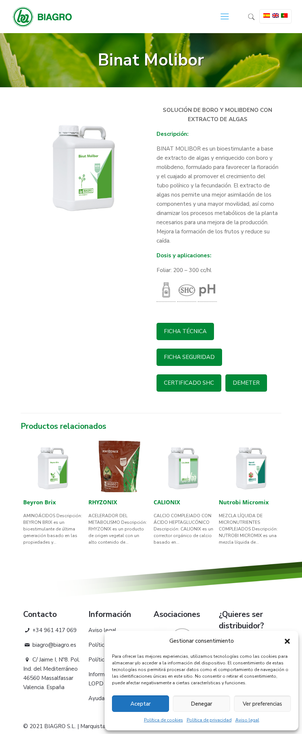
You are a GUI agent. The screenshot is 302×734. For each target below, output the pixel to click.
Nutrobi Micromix (244, 502)
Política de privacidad (209, 720)
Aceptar (140, 703)
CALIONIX (167, 502)
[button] (287, 641)
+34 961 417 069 (54, 630)
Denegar (201, 703)
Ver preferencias (262, 703)
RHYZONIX (102, 502)
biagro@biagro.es (53, 645)
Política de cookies (163, 720)
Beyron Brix (39, 502)
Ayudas (97, 698)
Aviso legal (247, 720)
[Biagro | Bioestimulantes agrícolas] (42, 16)
